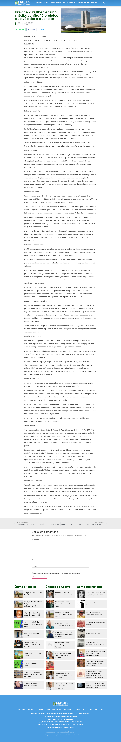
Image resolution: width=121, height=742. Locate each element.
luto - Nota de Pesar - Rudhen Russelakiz (32, 685)
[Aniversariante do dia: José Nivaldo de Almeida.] (50, 624)
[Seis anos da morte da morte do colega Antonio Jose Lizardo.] (50, 675)
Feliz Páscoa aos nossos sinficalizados (32, 654)
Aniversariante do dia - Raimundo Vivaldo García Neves (64, 604)
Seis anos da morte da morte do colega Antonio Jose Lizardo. (64, 675)
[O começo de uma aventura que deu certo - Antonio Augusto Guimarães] (81, 653)
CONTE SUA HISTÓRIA (62, 3)
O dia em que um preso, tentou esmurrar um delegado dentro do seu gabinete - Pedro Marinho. (94, 674)
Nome (34, 560)
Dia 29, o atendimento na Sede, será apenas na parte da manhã (33, 604)
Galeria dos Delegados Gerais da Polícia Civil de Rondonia (33, 674)
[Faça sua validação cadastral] (18, 664)
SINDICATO (46, 3)
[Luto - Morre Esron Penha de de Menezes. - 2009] (18, 614)
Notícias (26, 25)
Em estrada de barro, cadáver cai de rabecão (94, 614)
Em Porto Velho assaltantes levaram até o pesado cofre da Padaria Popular (95, 685)
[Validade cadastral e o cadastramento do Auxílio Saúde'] (18, 624)
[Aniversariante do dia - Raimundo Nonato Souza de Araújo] (50, 634)
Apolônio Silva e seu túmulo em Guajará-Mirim (64, 594)
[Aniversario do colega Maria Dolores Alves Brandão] (50, 655)
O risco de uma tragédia (94, 633)
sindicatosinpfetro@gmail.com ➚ (62, 727)
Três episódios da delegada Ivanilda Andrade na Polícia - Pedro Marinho (95, 663)
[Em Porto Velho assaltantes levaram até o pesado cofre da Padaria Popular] (81, 685)
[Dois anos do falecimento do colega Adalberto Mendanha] (50, 686)
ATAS (88, 3)
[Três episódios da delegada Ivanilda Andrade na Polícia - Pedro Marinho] (81, 663)
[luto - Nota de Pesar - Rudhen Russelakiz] (18, 685)
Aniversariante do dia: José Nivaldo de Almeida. (64, 624)
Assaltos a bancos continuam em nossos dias (95, 643)
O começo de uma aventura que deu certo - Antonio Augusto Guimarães (95, 653)
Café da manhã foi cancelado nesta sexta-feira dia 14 (64, 614)
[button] (20, 29)
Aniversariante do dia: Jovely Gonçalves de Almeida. (63, 645)
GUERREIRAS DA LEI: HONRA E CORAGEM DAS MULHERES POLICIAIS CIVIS (95, 594)
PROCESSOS (94, 3)
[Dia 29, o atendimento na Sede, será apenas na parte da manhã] (18, 604)
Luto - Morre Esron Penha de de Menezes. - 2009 (32, 614)
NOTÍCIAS (72, 3)
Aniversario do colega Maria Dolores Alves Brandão (63, 655)
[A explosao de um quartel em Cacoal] (81, 623)
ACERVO (52, 3)
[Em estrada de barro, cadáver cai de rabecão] (81, 614)
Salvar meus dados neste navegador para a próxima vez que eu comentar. (56, 573)
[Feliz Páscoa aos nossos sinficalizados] (18, 654)
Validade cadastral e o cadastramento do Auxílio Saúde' (33, 624)
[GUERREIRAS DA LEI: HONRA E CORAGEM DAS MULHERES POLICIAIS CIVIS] (81, 594)
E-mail (34, 566)
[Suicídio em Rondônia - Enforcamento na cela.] (81, 604)
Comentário (36, 539)
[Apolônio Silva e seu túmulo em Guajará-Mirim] (50, 594)
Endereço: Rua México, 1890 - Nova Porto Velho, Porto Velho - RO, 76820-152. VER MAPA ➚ (60, 714)
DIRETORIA (39, 3)
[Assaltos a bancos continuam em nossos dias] (81, 643)
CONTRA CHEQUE (81, 3)
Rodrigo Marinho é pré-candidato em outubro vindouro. (32, 644)
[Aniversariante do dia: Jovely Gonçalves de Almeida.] (50, 645)
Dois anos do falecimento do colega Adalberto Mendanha (64, 686)
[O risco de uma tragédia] (81, 633)
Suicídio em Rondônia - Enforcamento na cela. (93, 604)
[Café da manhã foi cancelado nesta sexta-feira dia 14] (50, 614)
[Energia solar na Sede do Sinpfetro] (18, 594)
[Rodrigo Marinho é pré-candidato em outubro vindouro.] (18, 644)
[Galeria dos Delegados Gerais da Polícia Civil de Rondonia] (18, 674)
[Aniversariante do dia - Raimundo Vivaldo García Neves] (50, 604)
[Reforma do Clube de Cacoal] (18, 634)
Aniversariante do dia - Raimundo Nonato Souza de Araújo (64, 634)
